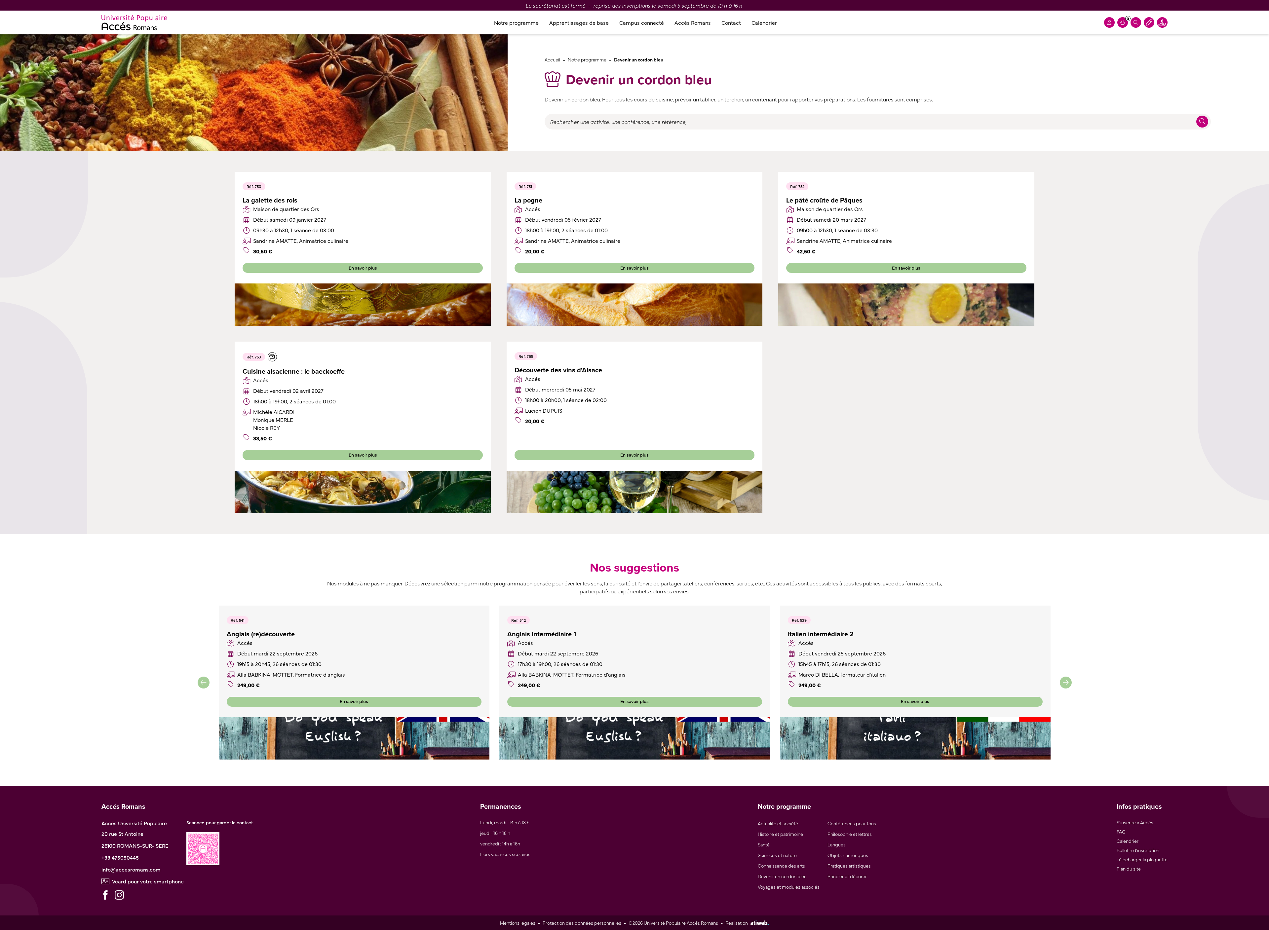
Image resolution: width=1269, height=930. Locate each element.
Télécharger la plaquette (1142, 859)
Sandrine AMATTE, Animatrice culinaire (300, 240)
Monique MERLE (273, 419)
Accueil (552, 59)
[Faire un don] (1162, 22)
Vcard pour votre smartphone (148, 881)
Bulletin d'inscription (1138, 850)
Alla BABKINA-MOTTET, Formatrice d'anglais (291, 674)
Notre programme (516, 22)
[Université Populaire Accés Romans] (134, 22)
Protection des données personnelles (582, 922)
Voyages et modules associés (789, 886)
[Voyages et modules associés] (272, 356)
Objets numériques (847, 855)
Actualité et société (778, 823)
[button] (204, 682)
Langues (836, 844)
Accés (532, 208)
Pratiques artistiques (849, 865)
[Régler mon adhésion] (1149, 22)
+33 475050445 (120, 857)
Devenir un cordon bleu (782, 876)
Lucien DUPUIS (543, 410)
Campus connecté (641, 22)
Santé (764, 844)
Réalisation (736, 922)
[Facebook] (105, 895)
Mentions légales (517, 922)
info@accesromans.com (131, 869)
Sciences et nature (777, 855)
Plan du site (1129, 868)
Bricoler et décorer (847, 876)
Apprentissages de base (579, 22)
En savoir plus (363, 267)
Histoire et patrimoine (780, 834)
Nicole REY (266, 427)
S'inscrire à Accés (1135, 822)
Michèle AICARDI (273, 411)
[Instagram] (119, 895)
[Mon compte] (1109, 22)
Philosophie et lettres (849, 834)
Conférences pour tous (851, 823)
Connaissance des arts (781, 865)
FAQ (1121, 831)
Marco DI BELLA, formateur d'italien (842, 674)
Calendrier (764, 22)
